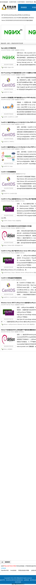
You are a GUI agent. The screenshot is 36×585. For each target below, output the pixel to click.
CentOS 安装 (13, 193)
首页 (8, 43)
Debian (10, 220)
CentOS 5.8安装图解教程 (8, 172)
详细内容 (21, 40)
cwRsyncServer (12, 324)
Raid (11, 92)
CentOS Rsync (7, 272)
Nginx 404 (11, 67)
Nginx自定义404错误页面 (8, 48)
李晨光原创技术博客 (23, 570)
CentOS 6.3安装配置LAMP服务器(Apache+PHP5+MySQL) (18, 97)
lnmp (11, 166)
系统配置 (24, 7)
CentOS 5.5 (6, 92)
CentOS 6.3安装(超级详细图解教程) (11, 278)
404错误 (5, 67)
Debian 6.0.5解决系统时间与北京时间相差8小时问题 (16, 226)
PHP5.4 (12, 141)
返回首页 (7, 562)
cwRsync (5, 324)
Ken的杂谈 (13, 570)
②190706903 (21, 2)
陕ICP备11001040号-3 (18, 584)
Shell (12, 332)
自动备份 (10, 349)
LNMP (12, 50)
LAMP (12, 99)
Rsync (12, 201)
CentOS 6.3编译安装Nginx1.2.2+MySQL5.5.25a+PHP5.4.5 (18, 122)
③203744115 (29, 2)
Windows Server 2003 (23, 324)
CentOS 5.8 (6, 166)
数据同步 (18, 220)
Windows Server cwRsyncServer (24, 272)
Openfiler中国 (4, 570)
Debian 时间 (11, 245)
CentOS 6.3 (11, 117)
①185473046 (12, 2)
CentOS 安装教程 (22, 297)
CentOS (13, 75)
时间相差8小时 (19, 245)
